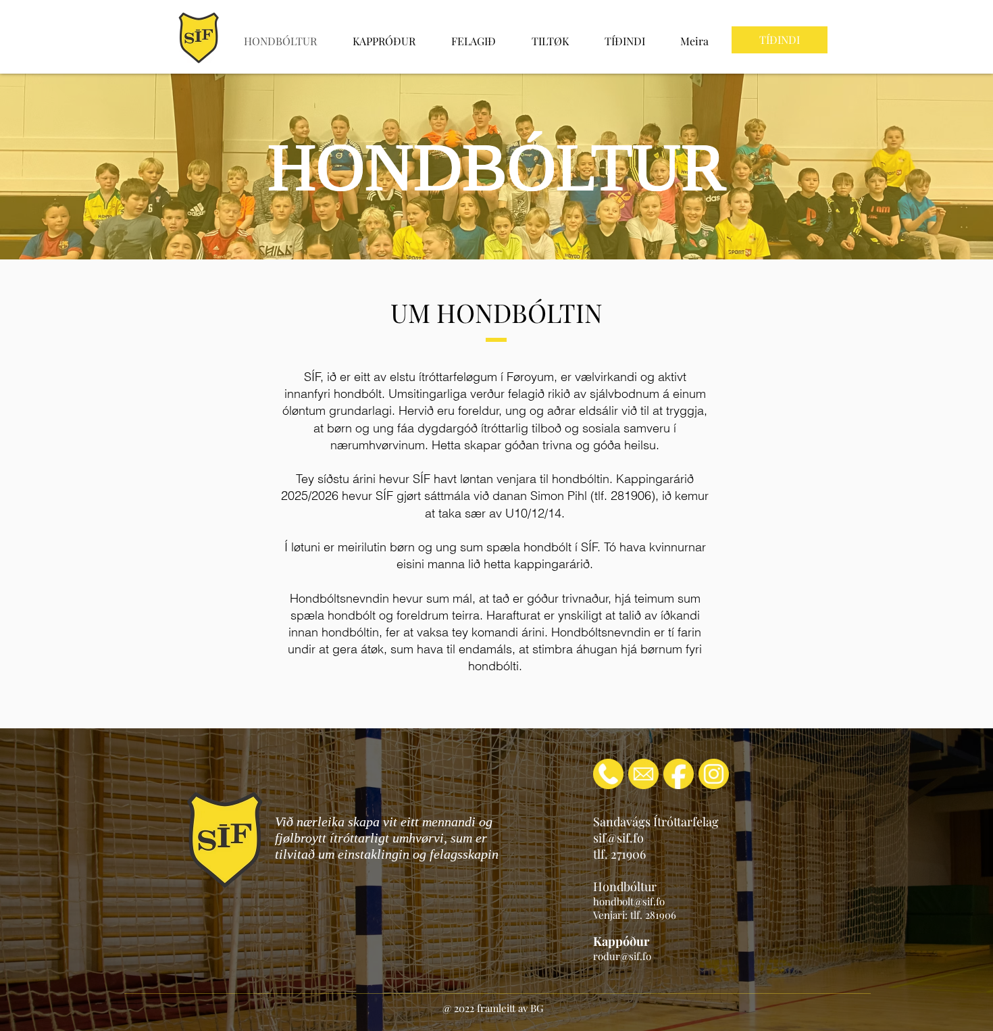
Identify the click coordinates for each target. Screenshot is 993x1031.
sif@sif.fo (618, 838)
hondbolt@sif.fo (629, 901)
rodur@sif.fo (622, 956)
